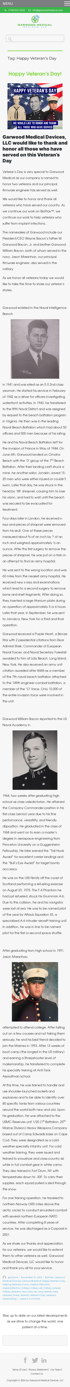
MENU (8, 4)
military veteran (52, 1288)
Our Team (55, 1369)
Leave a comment (30, 1298)
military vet (37, 1288)
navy (24, 1291)
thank (16, 1295)
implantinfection (12, 1288)
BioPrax (49, 1277)
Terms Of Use (19, 1369)
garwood (13, 1277)
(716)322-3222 (16, 10)
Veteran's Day (37, 1295)
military (26, 1288)
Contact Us (37, 1373)
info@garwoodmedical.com (47, 10)
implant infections (40, 1284)
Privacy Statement (38, 1369)
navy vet (32, 1291)
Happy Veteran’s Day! (35, 73)
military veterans (12, 1291)
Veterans (51, 1295)
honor (25, 1284)
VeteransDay (10, 1298)
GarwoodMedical (31, 1280)
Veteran (24, 1295)
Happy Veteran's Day (53, 1280)
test (26, 1360)
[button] (66, 3)
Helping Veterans (12, 1284)
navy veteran (45, 1291)
